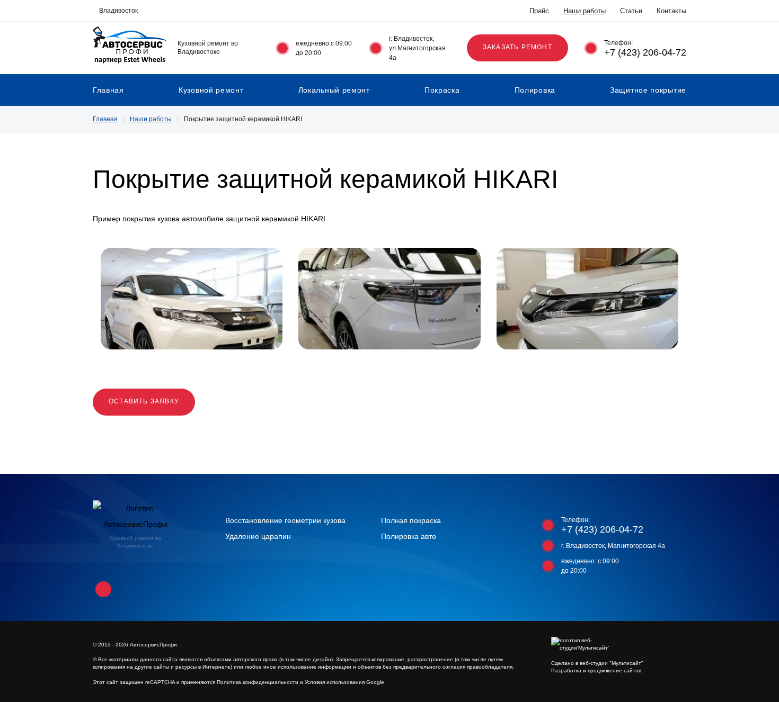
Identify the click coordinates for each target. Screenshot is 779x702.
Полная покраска (411, 520)
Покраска (442, 90)
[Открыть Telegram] (199, 10)
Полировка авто (408, 536)
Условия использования (335, 682)
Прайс (539, 11)
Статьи (631, 11)
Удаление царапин (258, 536)
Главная (108, 90)
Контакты (671, 11)
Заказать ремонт (517, 47)
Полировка (535, 90)
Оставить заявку (144, 401)
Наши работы (584, 11)
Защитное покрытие (648, 90)
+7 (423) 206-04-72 (645, 52)
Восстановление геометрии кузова (285, 520)
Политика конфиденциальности (257, 682)
